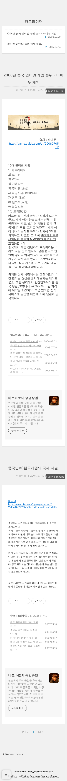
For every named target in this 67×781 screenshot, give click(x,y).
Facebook (35, 776)
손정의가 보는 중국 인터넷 (24, 341)
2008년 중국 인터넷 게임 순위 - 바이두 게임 (31, 33)
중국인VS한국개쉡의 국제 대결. (24, 43)
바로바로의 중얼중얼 (23, 398)
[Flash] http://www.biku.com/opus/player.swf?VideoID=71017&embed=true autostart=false (33, 504)
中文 (13, 615)
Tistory (29, 771)
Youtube (45, 776)
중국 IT (28, 334)
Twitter (25, 776)
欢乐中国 (22, 615)
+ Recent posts (13, 754)
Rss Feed (12, 776)
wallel (50, 771)
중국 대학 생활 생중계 (21, 637)
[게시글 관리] (26, 320)
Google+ (54, 776)
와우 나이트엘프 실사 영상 (24, 642)
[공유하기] (21, 320)
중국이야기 (16, 334)
